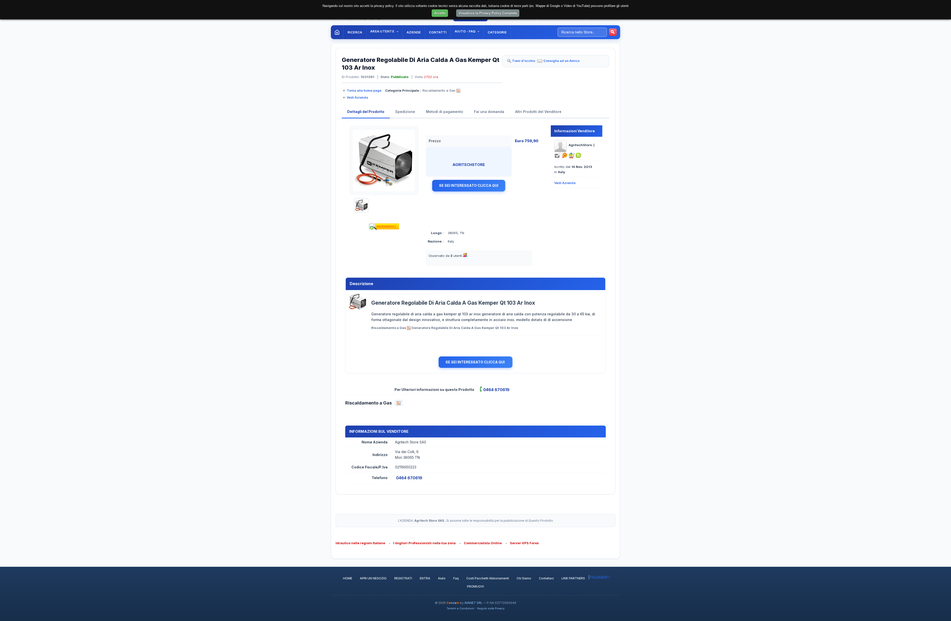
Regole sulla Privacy (490, 608)
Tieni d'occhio (523, 61)
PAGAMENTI (600, 577)
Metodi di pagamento (444, 111)
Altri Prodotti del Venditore (538, 111)
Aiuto (442, 578)
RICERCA (354, 32)
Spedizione (405, 111)
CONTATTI (438, 32)
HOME (347, 578)
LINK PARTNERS (573, 578)
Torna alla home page (364, 90)
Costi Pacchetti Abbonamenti (487, 578)
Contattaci (546, 578)
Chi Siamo (524, 578)
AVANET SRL (473, 603)
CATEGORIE (497, 32)
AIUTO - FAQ (465, 31)
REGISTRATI (403, 578)
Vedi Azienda (357, 97)
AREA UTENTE (382, 31)
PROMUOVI (475, 586)
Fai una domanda (489, 111)
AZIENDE (414, 32)
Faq (456, 578)
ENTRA (425, 578)
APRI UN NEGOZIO (373, 578)
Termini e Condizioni (460, 608)
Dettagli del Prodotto (365, 111)
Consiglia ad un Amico (561, 61)
